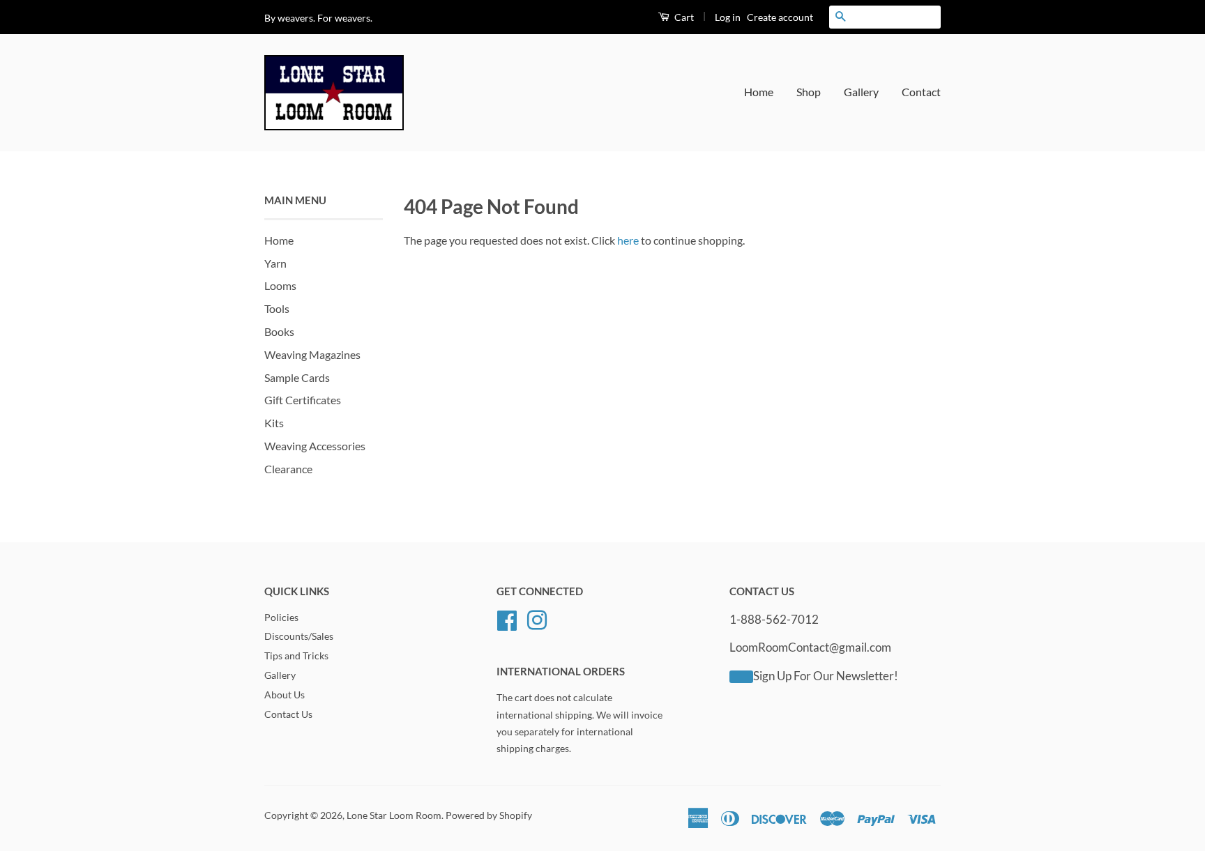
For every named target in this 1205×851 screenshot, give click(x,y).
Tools (276, 308)
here (628, 240)
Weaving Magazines (312, 354)
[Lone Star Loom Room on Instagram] (536, 618)
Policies (281, 617)
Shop (808, 91)
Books (279, 331)
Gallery (861, 91)
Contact (921, 91)
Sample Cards (297, 377)
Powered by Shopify (489, 815)
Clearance (288, 468)
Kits (274, 422)
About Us (284, 694)
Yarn (275, 263)
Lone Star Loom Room (394, 815)
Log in (728, 17)
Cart (683, 17)
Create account (780, 17)
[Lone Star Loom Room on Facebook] (507, 618)
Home (758, 91)
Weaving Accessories (314, 445)
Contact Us (288, 714)
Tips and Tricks (296, 655)
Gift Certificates (302, 399)
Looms (280, 285)
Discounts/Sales (298, 636)
